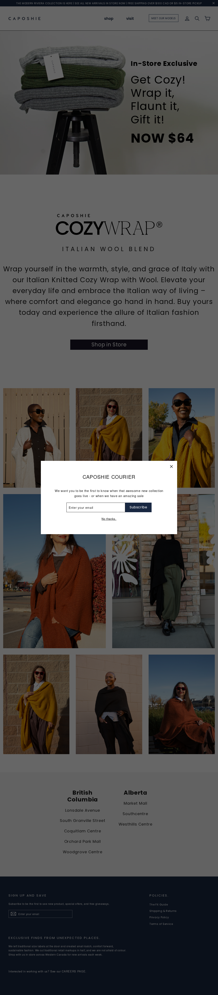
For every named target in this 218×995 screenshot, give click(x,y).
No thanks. (109, 519)
